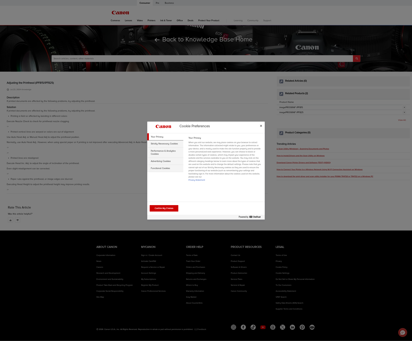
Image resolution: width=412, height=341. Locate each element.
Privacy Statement (196, 180)
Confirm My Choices (164, 208)
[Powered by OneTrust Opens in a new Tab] (251, 218)
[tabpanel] (225, 160)
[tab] (165, 136)
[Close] (261, 125)
